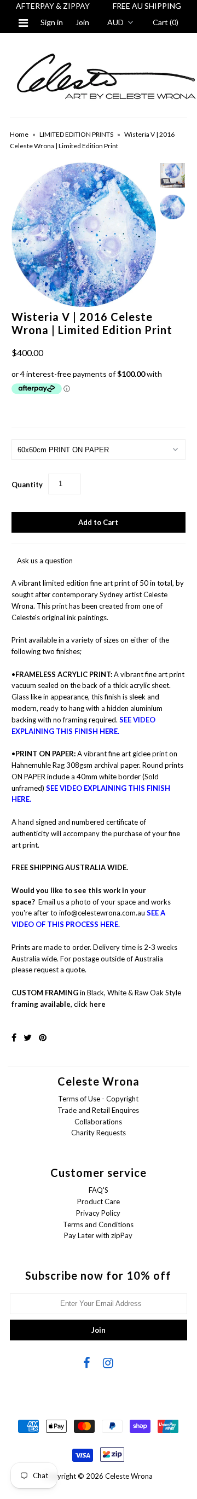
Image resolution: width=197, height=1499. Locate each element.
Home (19, 134)
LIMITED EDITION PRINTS (76, 134)
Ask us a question (45, 560)
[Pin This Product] (43, 1037)
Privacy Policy (98, 1213)
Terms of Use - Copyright (98, 1098)
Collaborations (98, 1121)
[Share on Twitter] (28, 1037)
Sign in (51, 22)
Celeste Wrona (129, 1476)
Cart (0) (165, 22)
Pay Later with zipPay (98, 1235)
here (97, 1004)
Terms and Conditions (98, 1224)
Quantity (27, 484)
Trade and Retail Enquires (98, 1110)
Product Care (98, 1201)
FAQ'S (98, 1190)
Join (82, 22)
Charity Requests (98, 1132)
